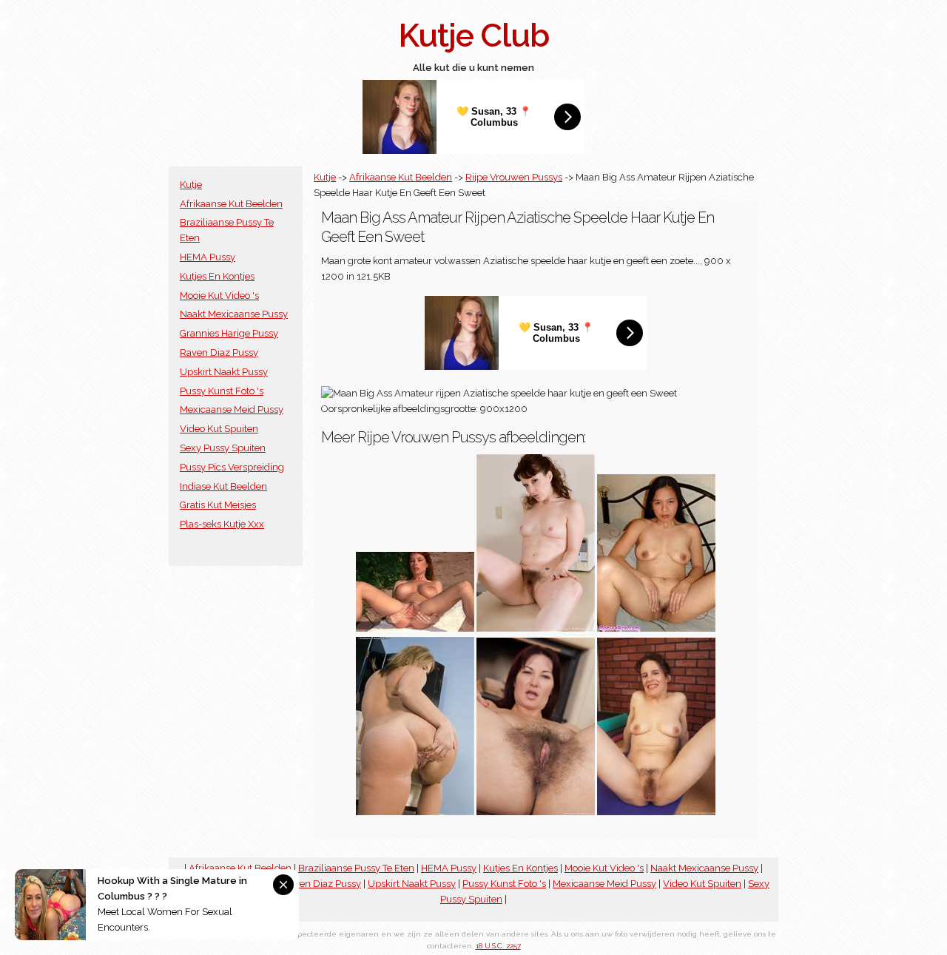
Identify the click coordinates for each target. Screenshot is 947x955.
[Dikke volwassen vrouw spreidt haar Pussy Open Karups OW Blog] (415, 811)
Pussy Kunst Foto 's (221, 390)
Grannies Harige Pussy (229, 333)
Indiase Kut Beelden (223, 486)
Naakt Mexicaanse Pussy (234, 314)
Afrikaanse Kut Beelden (231, 203)
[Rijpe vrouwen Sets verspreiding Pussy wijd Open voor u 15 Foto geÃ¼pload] (415, 628)
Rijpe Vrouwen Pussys (513, 177)
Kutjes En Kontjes (217, 276)
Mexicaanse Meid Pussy (231, 409)
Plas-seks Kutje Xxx (222, 524)
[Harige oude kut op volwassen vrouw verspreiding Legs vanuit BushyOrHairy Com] (656, 811)
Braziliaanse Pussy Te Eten (356, 868)
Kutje (191, 184)
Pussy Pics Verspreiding (232, 467)
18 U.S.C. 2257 (498, 946)
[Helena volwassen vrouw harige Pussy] (535, 628)
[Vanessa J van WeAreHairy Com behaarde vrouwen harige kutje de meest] (535, 811)
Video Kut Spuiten (219, 428)
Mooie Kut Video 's (219, 295)
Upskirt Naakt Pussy (224, 371)
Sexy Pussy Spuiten (223, 447)
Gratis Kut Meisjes (218, 504)
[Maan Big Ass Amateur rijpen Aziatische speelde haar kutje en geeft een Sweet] (656, 628)
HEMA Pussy (207, 257)
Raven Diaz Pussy (219, 352)
